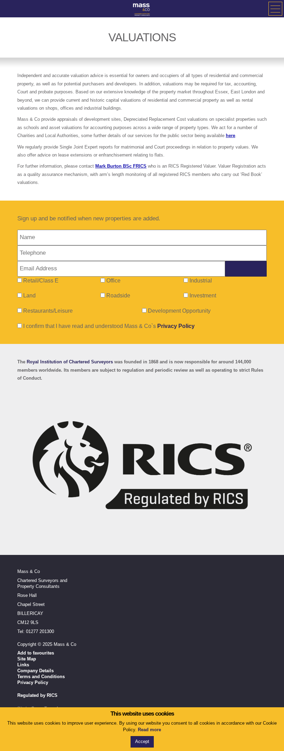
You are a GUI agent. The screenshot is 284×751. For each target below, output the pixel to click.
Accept (142, 741)
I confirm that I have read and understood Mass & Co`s (108, 326)
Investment (202, 295)
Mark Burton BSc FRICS (121, 166)
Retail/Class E (41, 281)
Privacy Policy (176, 326)
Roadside (118, 295)
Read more (149, 729)
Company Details (35, 670)
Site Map (26, 658)
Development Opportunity (179, 311)
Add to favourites (35, 653)
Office (113, 281)
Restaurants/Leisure (48, 311)
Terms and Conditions (41, 676)
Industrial (200, 281)
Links (23, 664)
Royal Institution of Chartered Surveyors (70, 361)
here (230, 135)
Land (29, 295)
